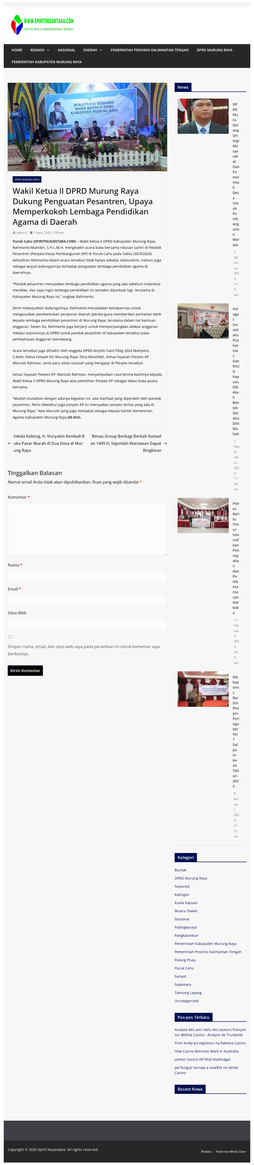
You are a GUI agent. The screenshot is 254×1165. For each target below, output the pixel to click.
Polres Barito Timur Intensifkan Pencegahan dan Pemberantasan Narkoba (236, 558)
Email (14, 589)
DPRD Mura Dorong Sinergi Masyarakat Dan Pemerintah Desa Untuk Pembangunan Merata (236, 174)
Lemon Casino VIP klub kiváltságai (202, 1059)
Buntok (180, 870)
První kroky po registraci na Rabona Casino (210, 1043)
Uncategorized (187, 1000)
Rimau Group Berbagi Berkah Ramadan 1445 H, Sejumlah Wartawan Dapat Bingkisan (126, 443)
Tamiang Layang (188, 992)
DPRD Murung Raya (214, 50)
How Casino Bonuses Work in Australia (207, 1051)
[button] (47, 50)
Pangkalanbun (186, 935)
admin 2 (22, 232)
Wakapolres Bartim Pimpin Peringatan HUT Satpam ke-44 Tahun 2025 (236, 732)
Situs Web (17, 613)
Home (17, 50)
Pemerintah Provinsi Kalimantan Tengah (150, 50)
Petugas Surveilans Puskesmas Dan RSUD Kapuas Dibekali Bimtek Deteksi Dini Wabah (236, 371)
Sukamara (183, 984)
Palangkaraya (186, 927)
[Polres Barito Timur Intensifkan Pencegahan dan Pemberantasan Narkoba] (203, 583)
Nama (15, 565)
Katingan (182, 894)
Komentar (19, 497)
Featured (182, 886)
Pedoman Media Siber (231, 1151)
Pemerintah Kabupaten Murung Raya (47, 61)
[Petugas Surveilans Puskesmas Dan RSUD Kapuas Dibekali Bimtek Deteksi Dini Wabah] (203, 399)
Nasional (66, 50)
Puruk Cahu (184, 968)
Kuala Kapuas (186, 902)
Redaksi (37, 50)
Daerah (90, 50)
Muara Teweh (186, 911)
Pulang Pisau (185, 960)
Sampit (180, 976)
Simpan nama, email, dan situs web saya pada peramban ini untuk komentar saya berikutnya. (84, 650)
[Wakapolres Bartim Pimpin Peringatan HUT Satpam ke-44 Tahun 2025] (203, 756)
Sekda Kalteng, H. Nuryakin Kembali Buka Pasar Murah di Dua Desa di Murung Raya (49, 443)
